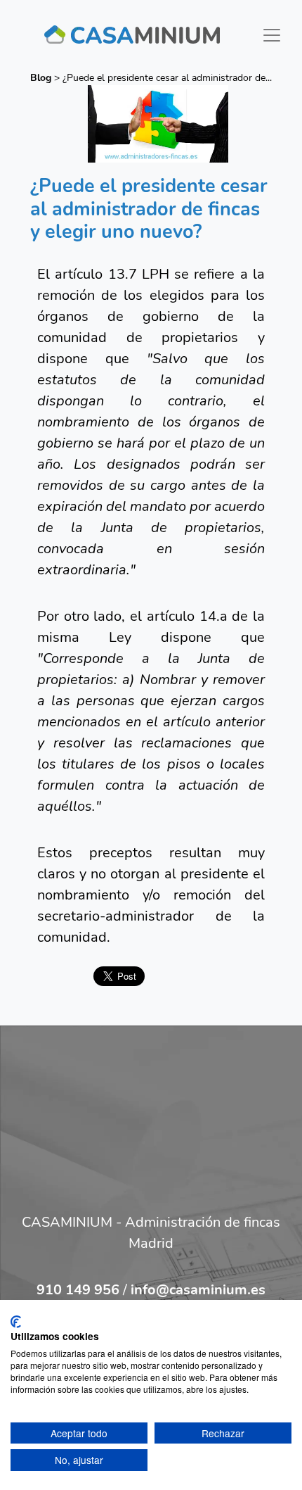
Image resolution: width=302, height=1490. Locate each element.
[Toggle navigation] (272, 35)
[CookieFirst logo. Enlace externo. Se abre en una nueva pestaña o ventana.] (16, 1321)
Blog (40, 77)
